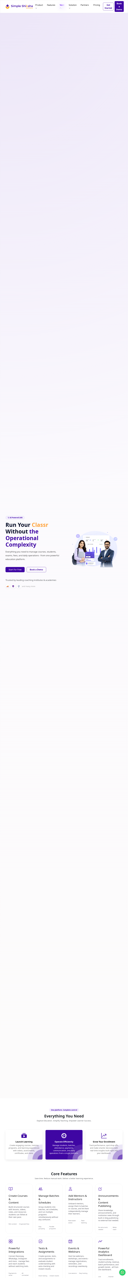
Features (51, 5)
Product (39, 5)
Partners (85, 5)
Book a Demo (119, 6)
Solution (73, 5)
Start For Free (15, 569)
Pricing (96, 5)
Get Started (108, 6)
